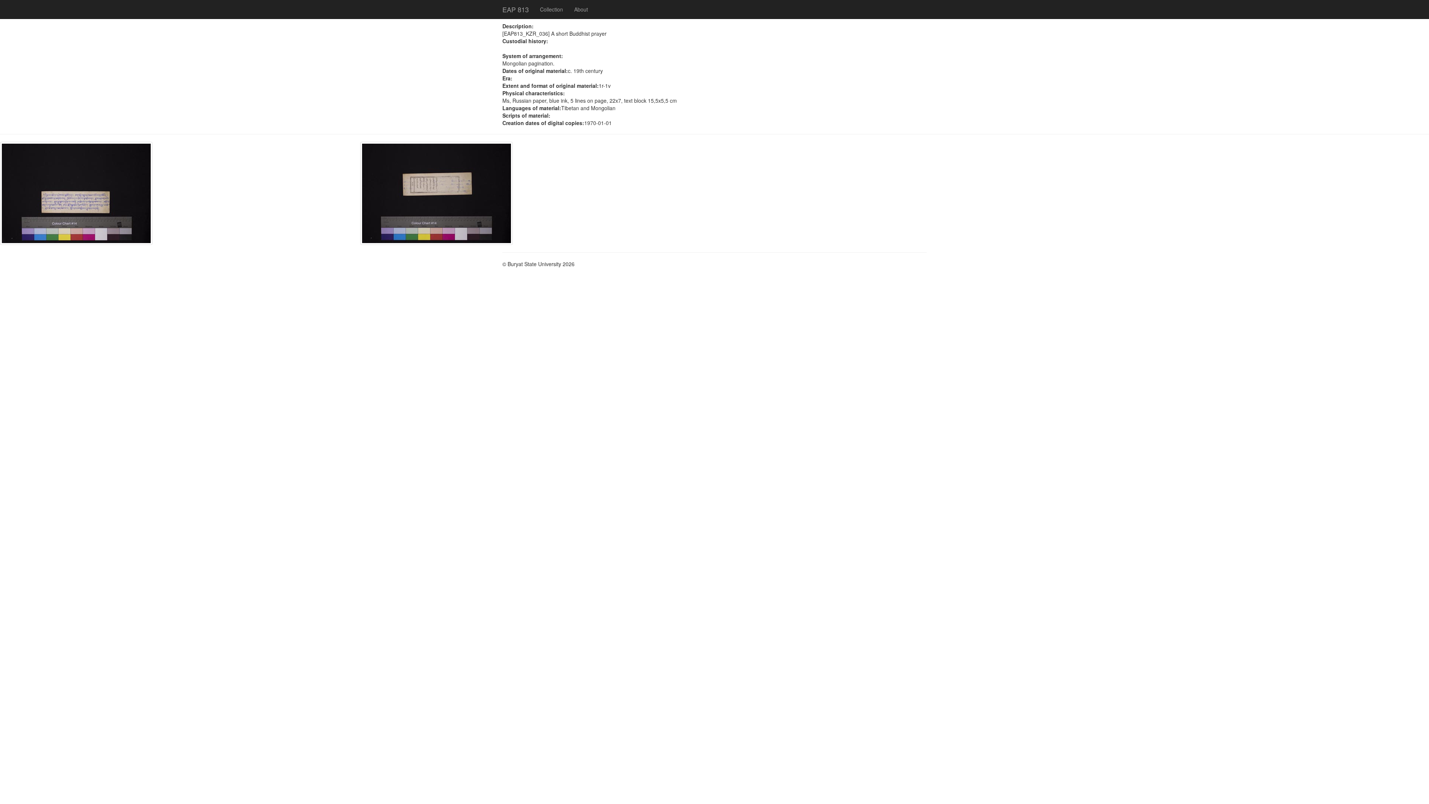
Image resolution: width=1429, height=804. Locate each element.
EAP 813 (515, 9)
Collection (551, 9)
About (581, 9)
